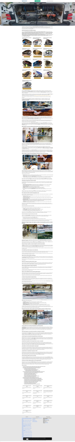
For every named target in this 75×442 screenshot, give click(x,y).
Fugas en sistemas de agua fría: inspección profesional (30, 375)
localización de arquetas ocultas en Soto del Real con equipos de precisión (42, 95)
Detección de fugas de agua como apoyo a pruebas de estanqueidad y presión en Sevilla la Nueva (34, 371)
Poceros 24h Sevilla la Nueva (48, 67)
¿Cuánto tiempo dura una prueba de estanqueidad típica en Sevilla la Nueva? (32, 380)
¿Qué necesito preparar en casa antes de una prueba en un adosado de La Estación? (33, 379)
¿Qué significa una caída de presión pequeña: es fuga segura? (31, 381)
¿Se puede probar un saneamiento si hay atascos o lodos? (30, 382)
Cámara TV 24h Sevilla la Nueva (37, 67)
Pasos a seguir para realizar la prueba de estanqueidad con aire (31, 369)
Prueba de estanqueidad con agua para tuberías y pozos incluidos (32, 370)
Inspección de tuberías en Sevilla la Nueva (48, 390)
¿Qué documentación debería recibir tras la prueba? (30, 383)
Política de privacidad (34, 421)
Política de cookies (34, 420)
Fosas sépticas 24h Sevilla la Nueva (37, 56)
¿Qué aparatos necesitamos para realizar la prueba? (30, 368)
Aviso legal (33, 419)
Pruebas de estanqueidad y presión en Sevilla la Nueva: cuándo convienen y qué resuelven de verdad (34, 366)
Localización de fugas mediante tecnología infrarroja (30, 376)
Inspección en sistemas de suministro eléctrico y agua (30, 374)
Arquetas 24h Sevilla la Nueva (27, 67)
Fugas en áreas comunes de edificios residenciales (29, 373)
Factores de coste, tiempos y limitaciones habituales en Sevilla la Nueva (31, 377)
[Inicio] (24, 1)
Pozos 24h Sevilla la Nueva (27, 56)
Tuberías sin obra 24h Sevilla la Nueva (27, 88)
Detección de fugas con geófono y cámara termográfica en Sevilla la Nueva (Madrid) (33, 372)
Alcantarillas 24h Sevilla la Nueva (48, 56)
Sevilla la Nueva (47, 419)
